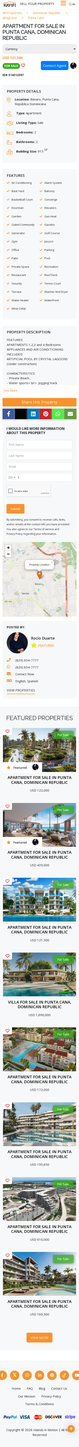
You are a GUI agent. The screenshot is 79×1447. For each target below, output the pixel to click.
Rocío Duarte (43, 638)
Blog (42, 1388)
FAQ (30, 1388)
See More (11, 390)
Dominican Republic (46, 13)
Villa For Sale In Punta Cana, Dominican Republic (39, 1004)
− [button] (8, 554)
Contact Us (59, 1388)
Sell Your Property (37, 3)
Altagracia (10, 18)
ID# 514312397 (13, 75)
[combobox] (11, 477)
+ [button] (8, 547)
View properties (21, 690)
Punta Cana (36, 18)
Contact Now (24, 674)
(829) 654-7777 (27, 660)
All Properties (12, 13)
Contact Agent (54, 65)
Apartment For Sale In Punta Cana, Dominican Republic (39, 780)
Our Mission (26, 1396)
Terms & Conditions (39, 1404)
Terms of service (43, 529)
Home (16, 1388)
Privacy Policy (15, 534)
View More (39, 1337)
